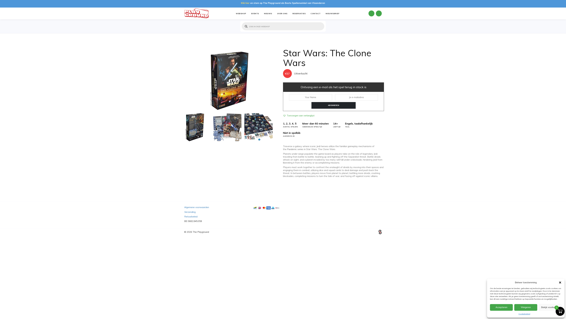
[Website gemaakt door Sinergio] (380, 231)
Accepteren (501, 307)
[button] (560, 282)
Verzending (190, 212)
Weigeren (526, 307)
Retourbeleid (191, 216)
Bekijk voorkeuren (550, 307)
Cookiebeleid (524, 314)
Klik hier (245, 3)
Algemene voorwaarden (196, 207)
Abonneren (333, 105)
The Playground (201, 232)
